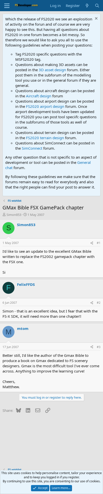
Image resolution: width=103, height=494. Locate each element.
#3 (98, 347)
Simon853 (13, 214)
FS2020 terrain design (45, 137)
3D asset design (52, 69)
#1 (98, 243)
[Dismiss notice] (96, 19)
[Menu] (7, 6)
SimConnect (32, 148)
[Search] (97, 5)
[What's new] (87, 5)
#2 (98, 303)
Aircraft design (38, 95)
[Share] (91, 243)
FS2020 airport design (45, 106)
